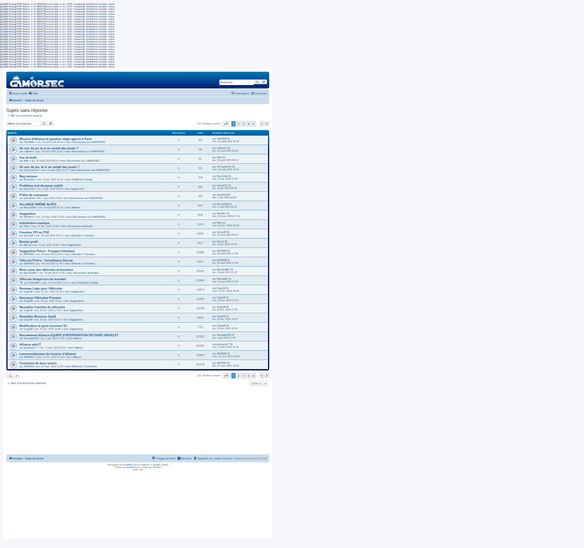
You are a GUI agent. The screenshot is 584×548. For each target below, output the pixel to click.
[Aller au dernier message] (229, 138)
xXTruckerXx (31, 170)
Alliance (76, 207)
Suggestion (27, 213)
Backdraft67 (30, 272)
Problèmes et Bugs (82, 179)
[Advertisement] (137, 421)
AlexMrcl (28, 216)
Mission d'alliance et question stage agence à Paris (55, 139)
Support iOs (77, 188)
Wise (26, 160)
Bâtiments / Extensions (84, 366)
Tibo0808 (29, 142)
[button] (226, 124)
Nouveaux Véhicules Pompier (40, 298)
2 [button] (238, 124)
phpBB (127, 464)
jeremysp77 (30, 347)
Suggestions (74, 244)
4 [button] (248, 124)
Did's (26, 226)
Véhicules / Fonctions (83, 235)
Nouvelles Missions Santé (37, 316)
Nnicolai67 (34, 282)
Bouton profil (28, 241)
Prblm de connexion (33, 195)
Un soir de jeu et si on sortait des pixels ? (48, 148)
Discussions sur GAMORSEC (89, 142)
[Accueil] (37, 80)
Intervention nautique (34, 223)
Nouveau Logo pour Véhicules (40, 288)
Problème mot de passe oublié (41, 185)
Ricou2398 (30, 207)
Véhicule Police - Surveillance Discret (46, 260)
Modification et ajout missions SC (43, 326)
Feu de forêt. (28, 157)
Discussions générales (80, 226)
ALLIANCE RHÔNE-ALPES (38, 204)
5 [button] (253, 124)
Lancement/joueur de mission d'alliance (47, 354)
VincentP (29, 235)
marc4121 (29, 188)
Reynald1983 (31, 338)
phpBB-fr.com (134, 467)
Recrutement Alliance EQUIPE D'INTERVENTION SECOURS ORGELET (68, 335)
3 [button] (243, 124)
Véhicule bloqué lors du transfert (42, 279)
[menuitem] (33, 93)
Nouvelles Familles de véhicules (42, 307)
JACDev (157, 467)
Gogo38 (28, 291)
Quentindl (29, 198)
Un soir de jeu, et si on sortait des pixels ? (49, 167)
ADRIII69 (29, 254)
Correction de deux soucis (38, 363)
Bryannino (29, 179)
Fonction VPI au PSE (34, 232)
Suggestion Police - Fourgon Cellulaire (47, 251)
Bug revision (28, 176)
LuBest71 (29, 151)
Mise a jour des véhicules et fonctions (46, 269)
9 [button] (262, 124)
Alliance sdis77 (30, 344)
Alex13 (27, 244)
